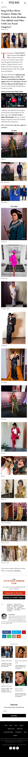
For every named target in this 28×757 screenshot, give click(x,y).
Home (6, 725)
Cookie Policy (18, 732)
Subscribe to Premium (14, 593)
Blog (16, 725)
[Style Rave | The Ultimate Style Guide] (14, 2)
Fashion (3, 660)
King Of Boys (9, 607)
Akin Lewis (16, 605)
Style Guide (8, 660)
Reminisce (23, 608)
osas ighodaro (10, 608)
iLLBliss (8, 606)
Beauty (17, 660)
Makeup (21, 688)
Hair (20, 660)
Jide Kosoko (19, 84)
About (10, 725)
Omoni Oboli (19, 607)
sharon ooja (10, 609)
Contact (21, 725)
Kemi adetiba (21, 606)
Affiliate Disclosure (8, 732)
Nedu (15, 607)
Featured (22, 605)
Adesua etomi (10, 605)
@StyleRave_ (17, 571)
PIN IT (14, 145)
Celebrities (4, 7)
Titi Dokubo (11, 614)
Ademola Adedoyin (17, 604)
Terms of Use (19, 728)
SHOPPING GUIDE (19, 690)
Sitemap (15, 735)
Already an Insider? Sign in (14, 597)
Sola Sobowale (17, 609)
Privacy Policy (11, 728)
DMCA (25, 732)
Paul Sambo (17, 608)
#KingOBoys (9, 604)
